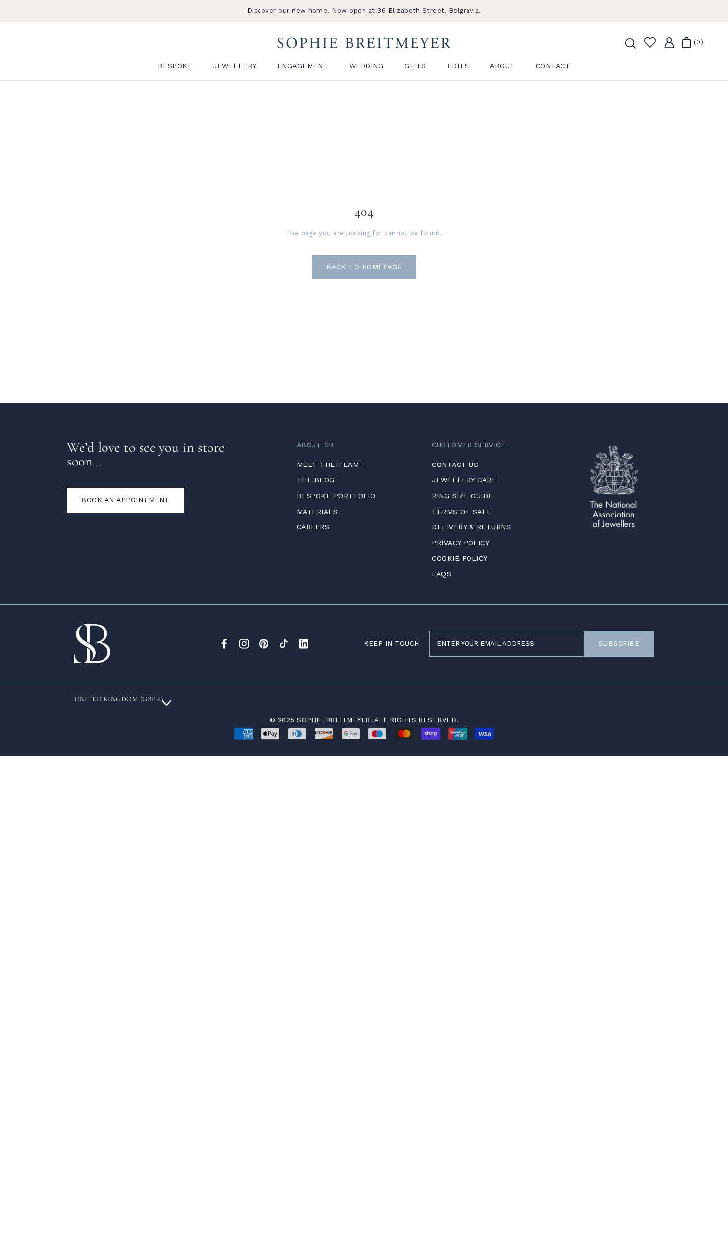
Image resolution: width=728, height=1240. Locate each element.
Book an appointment (125, 500)
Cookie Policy (460, 558)
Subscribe (619, 643)
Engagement (302, 66)
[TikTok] (284, 643)
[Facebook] (224, 643)
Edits (458, 66)
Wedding (366, 66)
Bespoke (175, 66)
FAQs (441, 574)
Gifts (415, 66)
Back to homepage (364, 267)
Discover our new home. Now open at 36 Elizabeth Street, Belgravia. (364, 10)
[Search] (630, 42)
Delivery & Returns (471, 527)
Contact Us (455, 464)
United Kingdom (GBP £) (118, 699)
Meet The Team (328, 464)
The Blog (316, 480)
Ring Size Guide (462, 496)
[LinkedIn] (304, 643)
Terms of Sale (462, 512)
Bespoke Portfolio (336, 496)
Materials (317, 512)
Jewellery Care (464, 480)
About (502, 66)
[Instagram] (244, 643)
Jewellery (235, 66)
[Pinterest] (264, 643)
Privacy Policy (460, 543)
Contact (553, 66)
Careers (313, 527)
